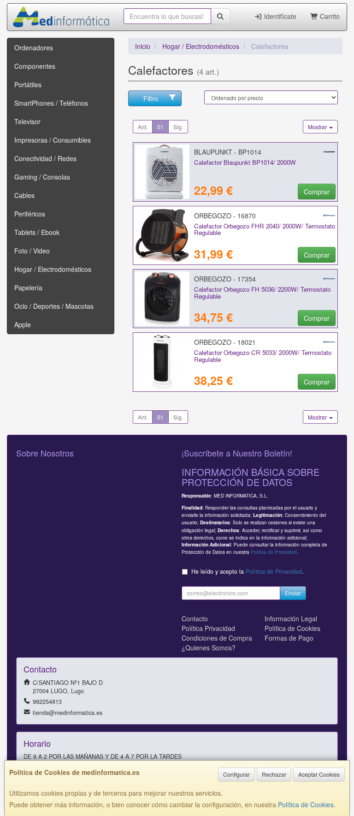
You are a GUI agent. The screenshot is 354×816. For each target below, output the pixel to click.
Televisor (27, 121)
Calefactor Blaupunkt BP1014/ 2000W (245, 162)
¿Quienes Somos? (209, 647)
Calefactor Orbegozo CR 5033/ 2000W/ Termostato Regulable (262, 356)
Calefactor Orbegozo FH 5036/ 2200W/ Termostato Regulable (262, 292)
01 (160, 127)
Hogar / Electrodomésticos (52, 269)
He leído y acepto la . (247, 571)
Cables (24, 195)
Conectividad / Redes (45, 158)
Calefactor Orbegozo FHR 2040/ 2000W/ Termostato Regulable (264, 229)
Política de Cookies (306, 804)
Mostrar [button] (318, 127)
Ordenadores (33, 47)
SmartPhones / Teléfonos (51, 103)
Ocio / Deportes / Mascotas (54, 306)
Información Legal (291, 618)
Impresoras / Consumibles (52, 139)
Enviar (293, 593)
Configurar (236, 774)
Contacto (195, 618)
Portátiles (27, 84)
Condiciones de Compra (217, 637)
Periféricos (29, 213)
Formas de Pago (289, 637)
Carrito (329, 16)
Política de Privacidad (274, 551)
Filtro (150, 98)
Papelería (28, 287)
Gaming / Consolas (42, 176)
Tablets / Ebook (36, 232)
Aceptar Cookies (319, 774)
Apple (22, 324)
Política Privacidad (208, 628)
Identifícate (279, 16)
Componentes (34, 66)
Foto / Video (32, 250)
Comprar (317, 191)
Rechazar (274, 774)
